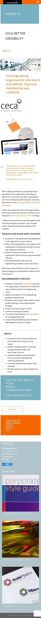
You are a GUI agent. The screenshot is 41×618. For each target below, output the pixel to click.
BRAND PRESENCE (13, 423)
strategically (27, 284)
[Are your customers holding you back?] (20, 539)
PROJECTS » (6, 51)
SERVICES (9, 425)
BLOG (8, 430)
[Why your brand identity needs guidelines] (20, 493)
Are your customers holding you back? (16, 560)
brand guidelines (32, 314)
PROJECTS (10, 427)
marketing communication (21, 215)
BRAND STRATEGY (13, 420)
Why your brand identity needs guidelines (17, 514)
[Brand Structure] (20, 585)
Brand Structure (8, 606)
